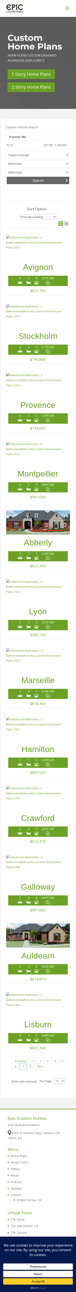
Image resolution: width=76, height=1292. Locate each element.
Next (40, 1066)
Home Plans (19, 1156)
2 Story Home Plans (31, 87)
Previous (20, 1061)
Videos (15, 1169)
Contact (16, 1195)
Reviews (16, 1189)
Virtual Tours (19, 1162)
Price (10, 145)
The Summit (19, 1232)
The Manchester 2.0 (24, 1226)
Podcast (16, 1182)
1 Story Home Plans (31, 74)
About (15, 1175)
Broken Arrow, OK (29, 1200)
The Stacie (18, 1219)
